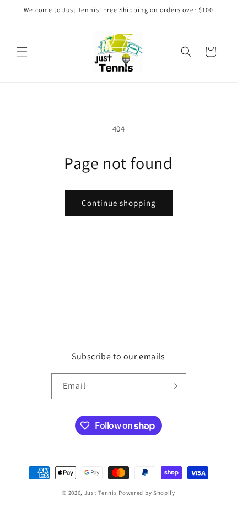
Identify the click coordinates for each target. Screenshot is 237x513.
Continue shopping (119, 203)
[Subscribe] (173, 386)
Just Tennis (100, 492)
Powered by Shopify (146, 492)
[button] (22, 52)
